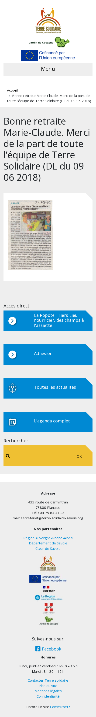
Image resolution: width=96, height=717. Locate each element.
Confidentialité (48, 696)
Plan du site (48, 685)
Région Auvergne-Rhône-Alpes (48, 538)
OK (79, 456)
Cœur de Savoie (48, 548)
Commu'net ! (60, 706)
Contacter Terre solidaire (48, 680)
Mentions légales (48, 690)
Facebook (51, 649)
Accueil (12, 90)
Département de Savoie (48, 543)
